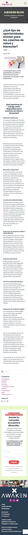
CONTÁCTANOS (6, 520)
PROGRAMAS (5, 508)
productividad (5, 390)
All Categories (5, 379)
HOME (3, 504)
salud (3, 392)
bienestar (4, 381)
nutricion (4, 388)
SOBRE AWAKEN (6, 506)
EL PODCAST (5, 516)
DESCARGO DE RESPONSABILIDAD (11, 531)
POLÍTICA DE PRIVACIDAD (9, 527)
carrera (5, 49)
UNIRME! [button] (14, 462)
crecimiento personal (7, 387)
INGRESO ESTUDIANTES (8, 522)
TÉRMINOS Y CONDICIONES (9, 524)
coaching (4, 385)
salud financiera (6, 394)
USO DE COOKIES (6, 529)
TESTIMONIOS (5, 514)
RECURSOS (4, 512)
